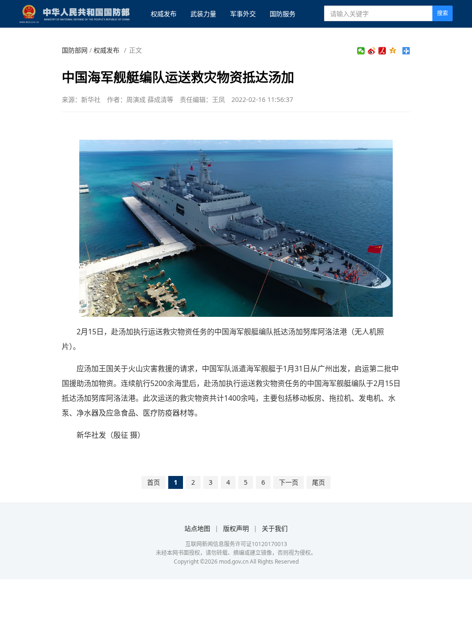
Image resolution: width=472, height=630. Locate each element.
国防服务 (282, 13)
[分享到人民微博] (382, 50)
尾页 (318, 482)
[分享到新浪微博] (372, 50)
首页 (153, 482)
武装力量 (203, 13)
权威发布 (164, 13)
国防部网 (75, 50)
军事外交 (243, 13)
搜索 (442, 13)
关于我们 (275, 528)
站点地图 (197, 528)
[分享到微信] (361, 50)
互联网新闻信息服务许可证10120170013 (236, 544)
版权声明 (236, 528)
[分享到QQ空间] (393, 50)
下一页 (288, 482)
